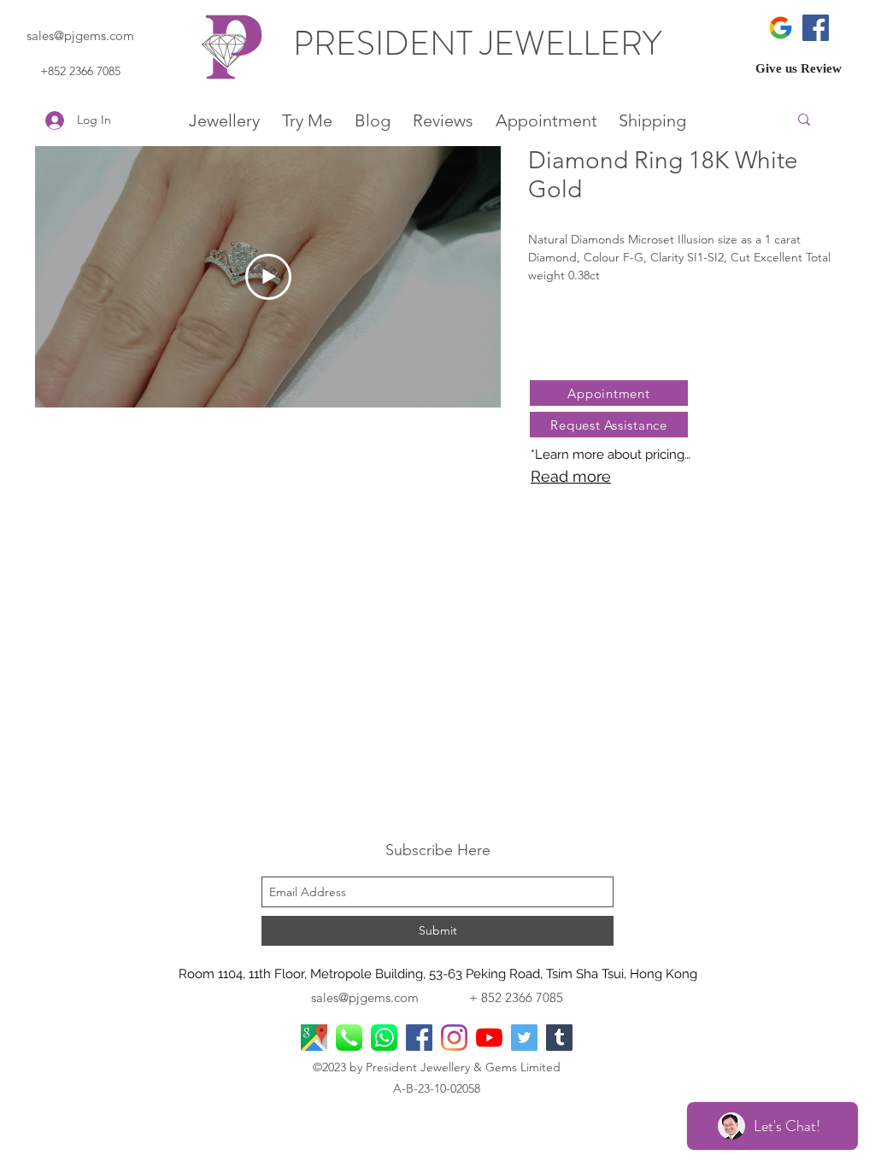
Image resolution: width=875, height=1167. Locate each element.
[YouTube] (489, 1037)
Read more (571, 476)
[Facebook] (815, 28)
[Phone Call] (349, 1037)
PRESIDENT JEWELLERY (481, 43)
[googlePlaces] (314, 1037)
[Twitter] (524, 1037)
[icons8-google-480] (780, 28)
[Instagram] (454, 1037)
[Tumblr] (559, 1037)
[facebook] (419, 1037)
